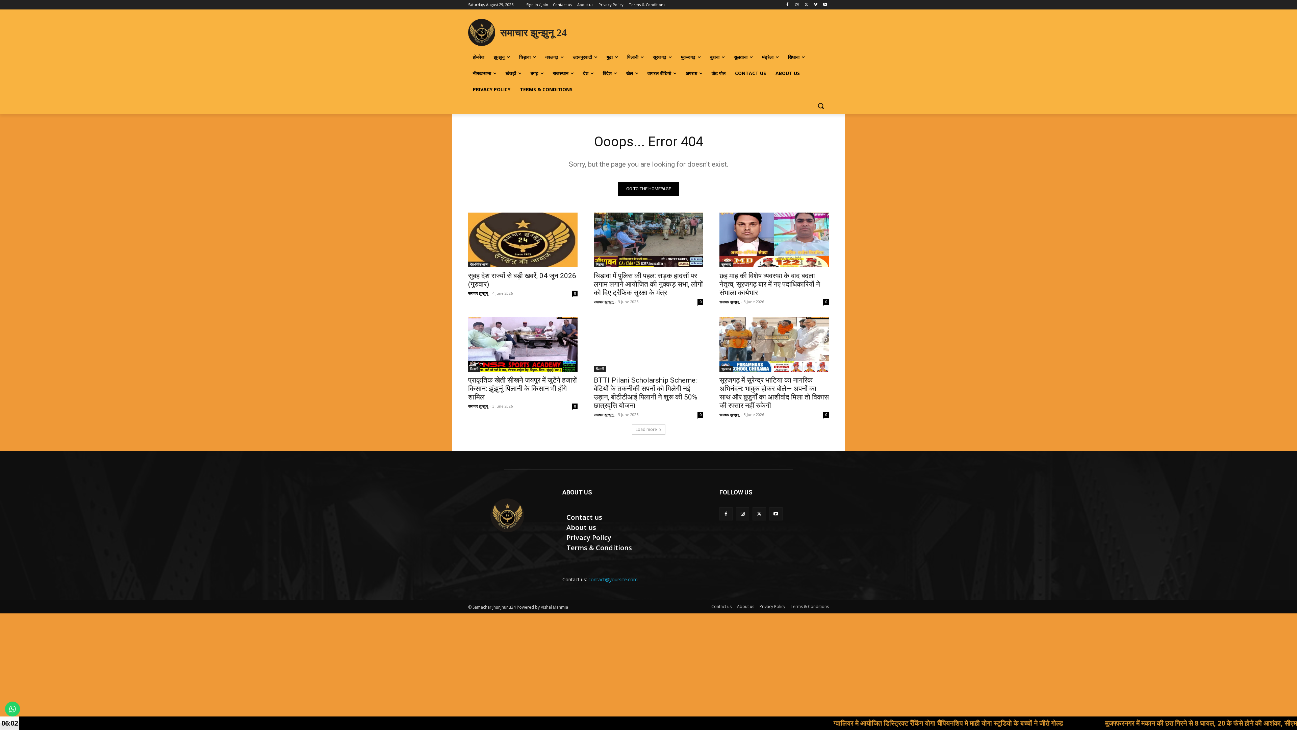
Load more (646, 429)
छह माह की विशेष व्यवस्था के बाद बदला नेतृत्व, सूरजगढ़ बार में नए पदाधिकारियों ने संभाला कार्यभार (769, 284)
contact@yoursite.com (613, 579)
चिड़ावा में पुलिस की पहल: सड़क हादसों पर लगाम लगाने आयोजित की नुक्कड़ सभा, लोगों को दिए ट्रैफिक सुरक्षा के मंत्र (648, 284)
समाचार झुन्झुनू (478, 293)
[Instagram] (797, 5)
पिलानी (474, 368)
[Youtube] (825, 5)
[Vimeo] (815, 5)
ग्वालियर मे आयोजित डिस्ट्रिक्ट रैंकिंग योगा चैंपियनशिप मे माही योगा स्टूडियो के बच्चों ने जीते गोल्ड (883, 723)
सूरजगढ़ (726, 264)
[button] (821, 106)
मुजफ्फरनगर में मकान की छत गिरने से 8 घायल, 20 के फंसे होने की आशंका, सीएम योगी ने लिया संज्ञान (1159, 723)
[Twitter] (806, 5)
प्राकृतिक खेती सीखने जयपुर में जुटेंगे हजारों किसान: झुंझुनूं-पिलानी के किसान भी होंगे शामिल (522, 388)
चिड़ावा (600, 264)
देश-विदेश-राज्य (479, 264)
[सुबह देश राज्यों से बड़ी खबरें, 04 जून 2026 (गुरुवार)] (523, 240)
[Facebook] (787, 5)
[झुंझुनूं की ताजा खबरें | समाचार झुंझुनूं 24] (507, 515)
